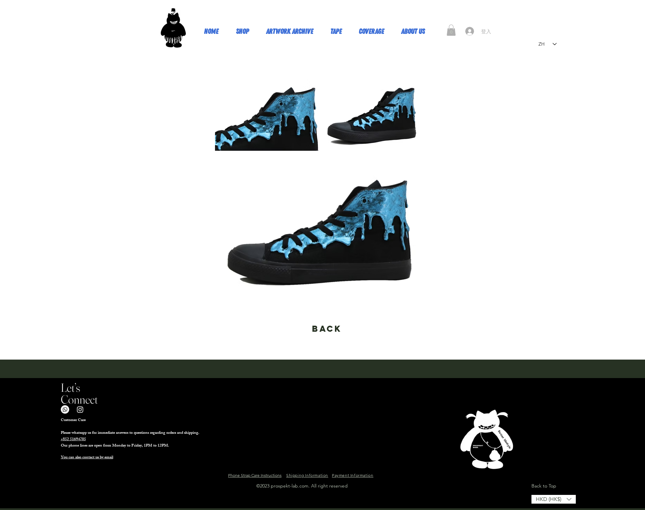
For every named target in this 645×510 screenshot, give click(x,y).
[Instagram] (80, 409)
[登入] (470, 31)
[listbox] (553, 499)
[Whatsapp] (65, 409)
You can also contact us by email (87, 457)
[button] (451, 30)
